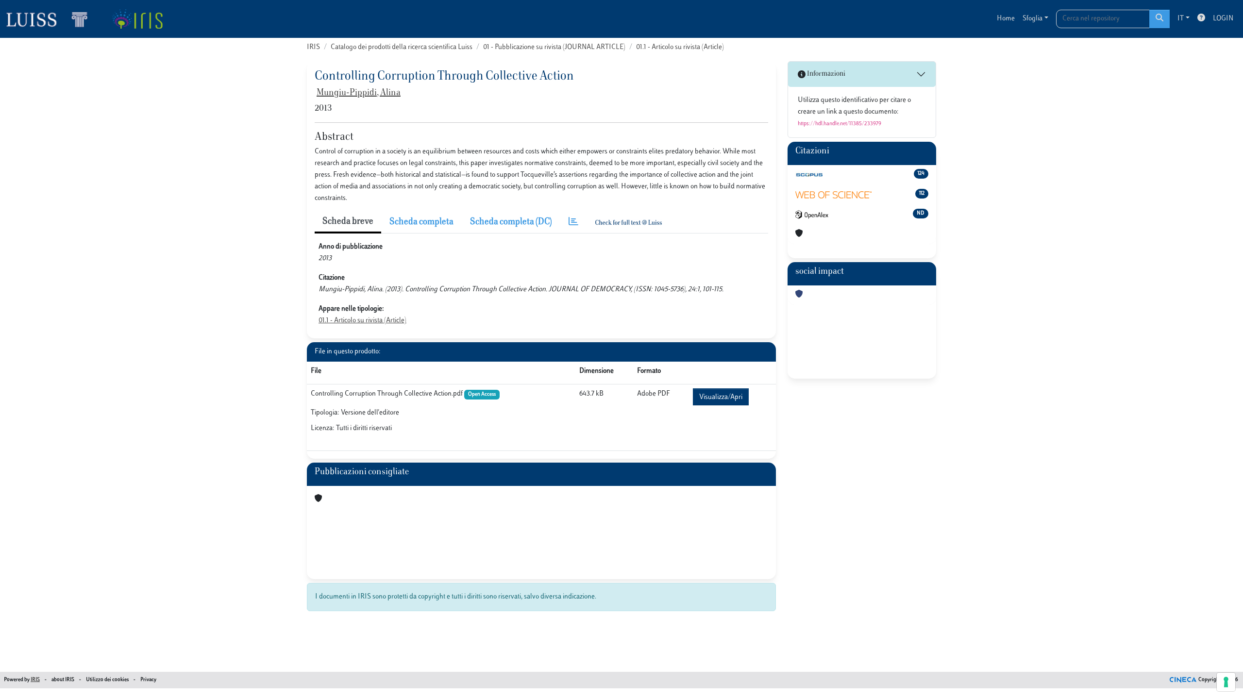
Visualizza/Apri (720, 397)
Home (1006, 18)
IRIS (313, 47)
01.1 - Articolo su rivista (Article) (680, 47)
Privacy (148, 679)
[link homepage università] (137, 19)
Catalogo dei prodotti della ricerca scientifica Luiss (401, 47)
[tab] (573, 222)
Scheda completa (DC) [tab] (511, 222)
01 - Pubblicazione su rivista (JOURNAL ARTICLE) (554, 47)
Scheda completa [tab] (421, 222)
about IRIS (62, 679)
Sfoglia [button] (1032, 18)
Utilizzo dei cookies (107, 679)
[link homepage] (51, 19)
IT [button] (1180, 18)
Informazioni (825, 74)
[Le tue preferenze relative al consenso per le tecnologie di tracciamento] (1226, 682)
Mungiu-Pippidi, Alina (359, 93)
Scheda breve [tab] (347, 221)
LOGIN (1223, 18)
